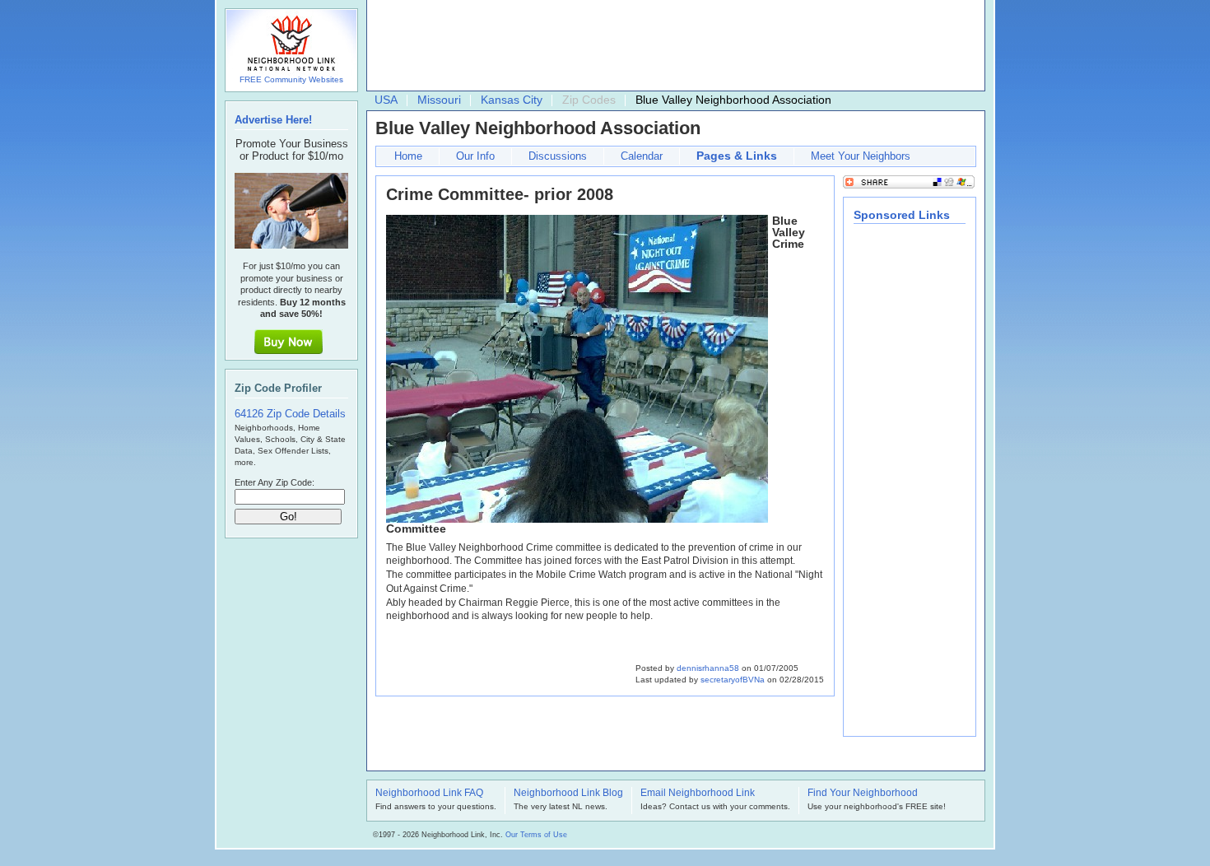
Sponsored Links (902, 214)
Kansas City (511, 99)
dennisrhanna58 (708, 668)
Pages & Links (736, 155)
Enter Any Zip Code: (274, 482)
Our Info (475, 156)
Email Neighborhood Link (697, 793)
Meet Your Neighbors (860, 156)
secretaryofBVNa (732, 679)
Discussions (557, 156)
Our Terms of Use (536, 835)
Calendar (642, 156)
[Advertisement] (671, 46)
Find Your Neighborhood (862, 793)
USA (386, 99)
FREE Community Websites (291, 79)
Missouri (439, 99)
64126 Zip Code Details (290, 413)
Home (408, 156)
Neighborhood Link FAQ (429, 793)
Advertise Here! (273, 120)
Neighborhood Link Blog (568, 793)
